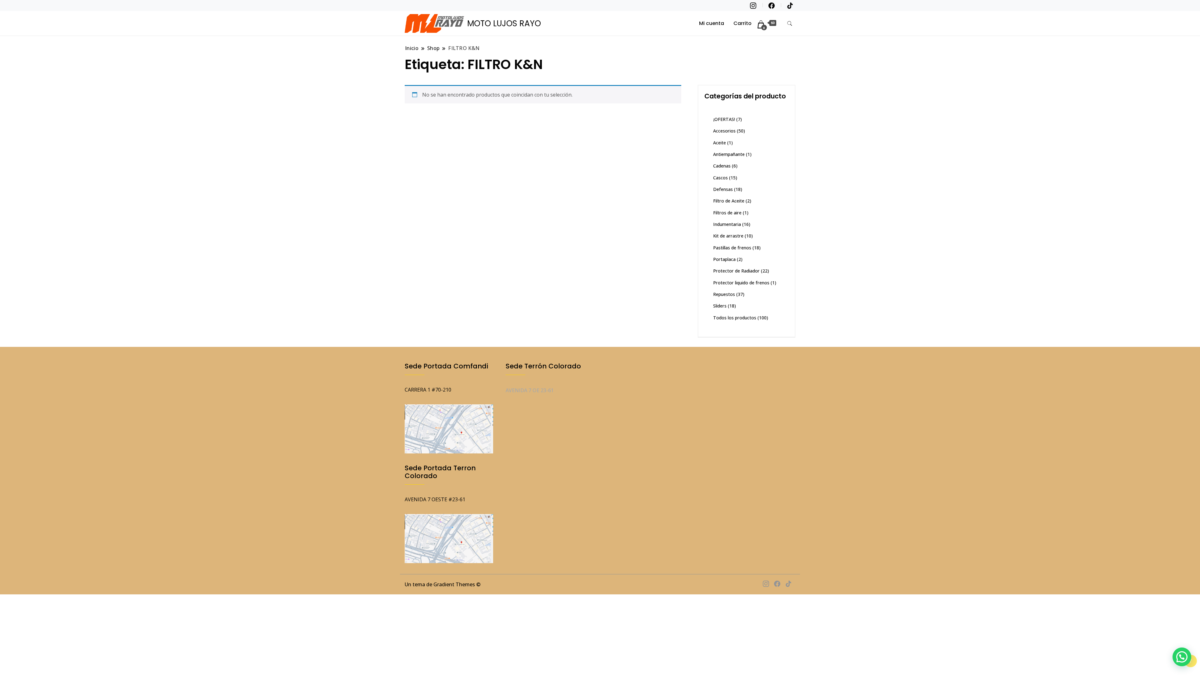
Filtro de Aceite (728, 201)
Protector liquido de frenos (741, 283)
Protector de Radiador (736, 271)
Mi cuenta (711, 23)
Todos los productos (734, 318)
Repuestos (724, 294)
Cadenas (722, 166)
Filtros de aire (727, 213)
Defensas (723, 189)
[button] (1181, 657)
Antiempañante (729, 154)
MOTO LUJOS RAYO (504, 23)
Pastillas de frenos (732, 248)
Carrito (742, 23)
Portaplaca (724, 259)
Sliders (720, 306)
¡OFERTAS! (724, 119)
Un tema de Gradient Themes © (443, 584)
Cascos (720, 178)
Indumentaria (727, 224)
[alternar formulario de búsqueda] (789, 23)
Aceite (719, 143)
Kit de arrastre (728, 236)
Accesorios (724, 131)
